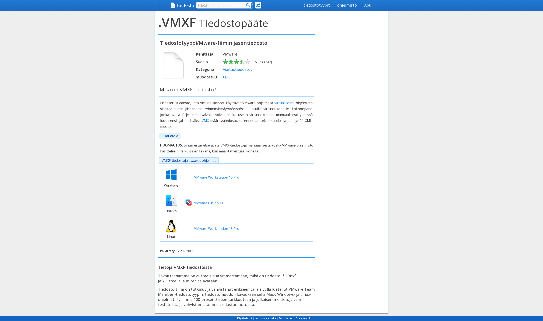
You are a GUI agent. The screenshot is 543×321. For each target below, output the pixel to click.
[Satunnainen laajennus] (258, 5)
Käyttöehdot (244, 318)
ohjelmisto (347, 5)
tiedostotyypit (317, 5)
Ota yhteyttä (302, 318)
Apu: (368, 5)
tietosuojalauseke (265, 318)
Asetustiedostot (237, 69)
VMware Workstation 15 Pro (216, 177)
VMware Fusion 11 (208, 203)
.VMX (205, 120)
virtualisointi (284, 102)
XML (226, 77)
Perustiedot (286, 318)
